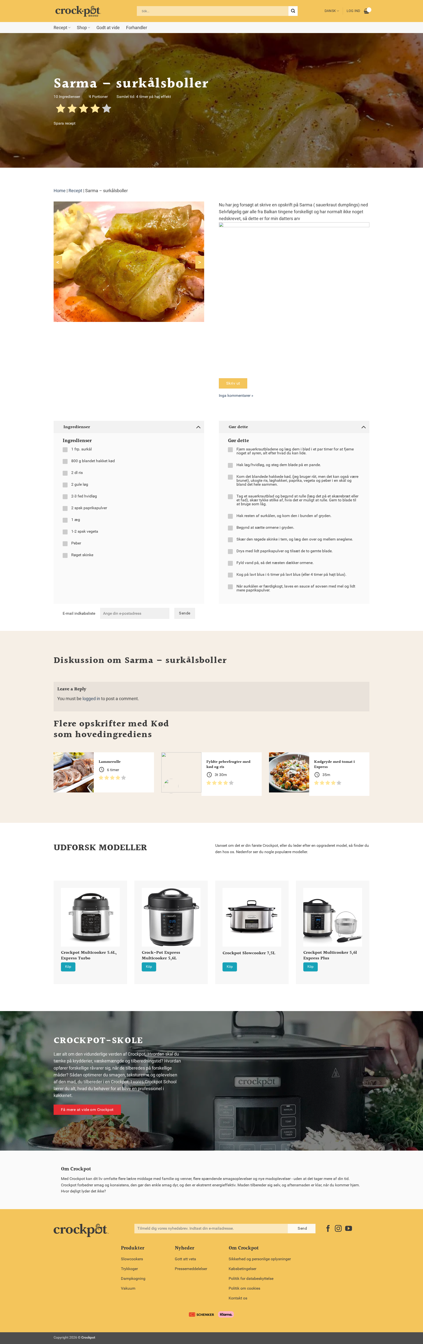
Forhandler (136, 27)
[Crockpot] (78, 11)
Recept (60, 27)
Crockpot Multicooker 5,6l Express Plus (330, 955)
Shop (82, 27)
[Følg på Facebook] (328, 1229)
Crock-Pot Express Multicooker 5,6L (161, 955)
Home (60, 190)
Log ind (353, 11)
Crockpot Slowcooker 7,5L (249, 953)
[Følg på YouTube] (348, 1229)
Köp (68, 967)
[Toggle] (198, 427)
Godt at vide (108, 27)
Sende (184, 613)
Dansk (330, 11)
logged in (91, 698)
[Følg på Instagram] (338, 1229)
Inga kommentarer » (236, 395)
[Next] (375, 920)
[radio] (60, 109)
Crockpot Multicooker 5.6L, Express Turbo (89, 955)
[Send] (293, 11)
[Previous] (47, 920)
